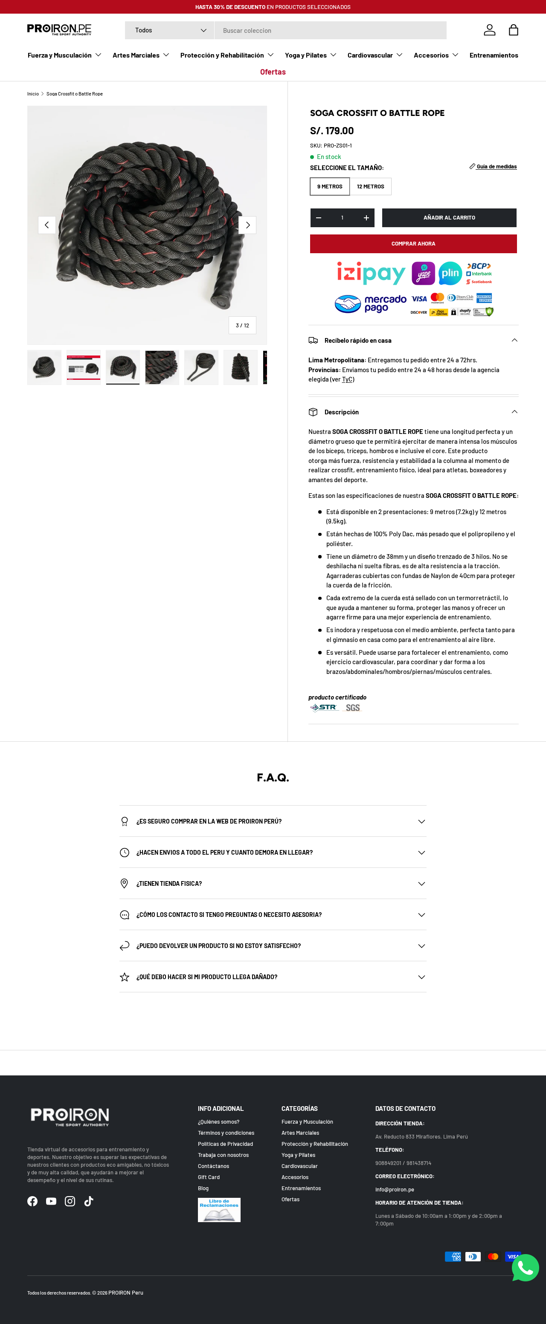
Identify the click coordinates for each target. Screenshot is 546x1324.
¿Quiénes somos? (218, 1122)
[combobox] (286, 30)
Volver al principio (273, 1062)
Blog (203, 1188)
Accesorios (431, 55)
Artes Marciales (136, 55)
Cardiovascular (370, 55)
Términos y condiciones (226, 1133)
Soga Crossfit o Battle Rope (74, 93)
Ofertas (273, 71)
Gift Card (209, 1177)
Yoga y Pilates (306, 55)
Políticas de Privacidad (225, 1144)
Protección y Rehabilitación (222, 55)
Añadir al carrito (449, 217)
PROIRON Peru (125, 1292)
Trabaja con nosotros (223, 1155)
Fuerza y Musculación (60, 55)
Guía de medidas (496, 166)
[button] (513, 29)
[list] (147, 225)
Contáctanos (213, 1166)
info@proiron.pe (394, 1189)
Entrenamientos (494, 55)
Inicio (33, 93)
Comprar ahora (414, 243)
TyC (347, 379)
